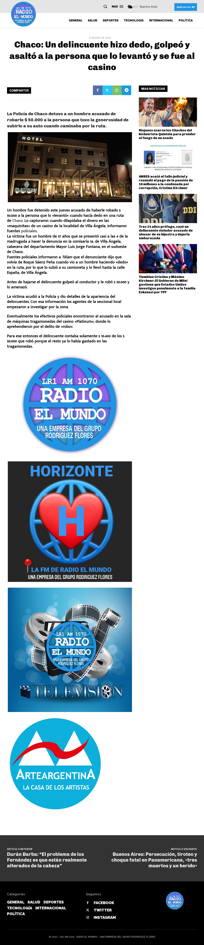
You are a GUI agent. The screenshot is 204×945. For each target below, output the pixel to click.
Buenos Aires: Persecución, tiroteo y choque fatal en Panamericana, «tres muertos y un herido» (154, 860)
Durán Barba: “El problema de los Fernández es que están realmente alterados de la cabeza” (47, 860)
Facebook (104, 902)
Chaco (17, 220)
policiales (29, 231)
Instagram (105, 917)
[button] (105, 6)
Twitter (103, 910)
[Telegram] (126, 90)
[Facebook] (97, 90)
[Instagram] (88, 918)
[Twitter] (107, 90)
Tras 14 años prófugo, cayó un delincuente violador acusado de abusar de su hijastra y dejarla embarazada (166, 232)
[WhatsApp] (117, 90)
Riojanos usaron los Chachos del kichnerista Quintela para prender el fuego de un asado (167, 134)
